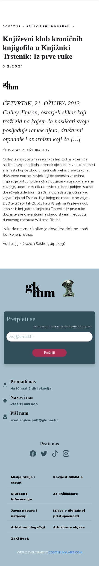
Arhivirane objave (69, 527)
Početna (12, 26)
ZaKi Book (20, 538)
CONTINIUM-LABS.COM (65, 552)
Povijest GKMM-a (68, 477)
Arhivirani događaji (48, 26)
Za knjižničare (65, 494)
